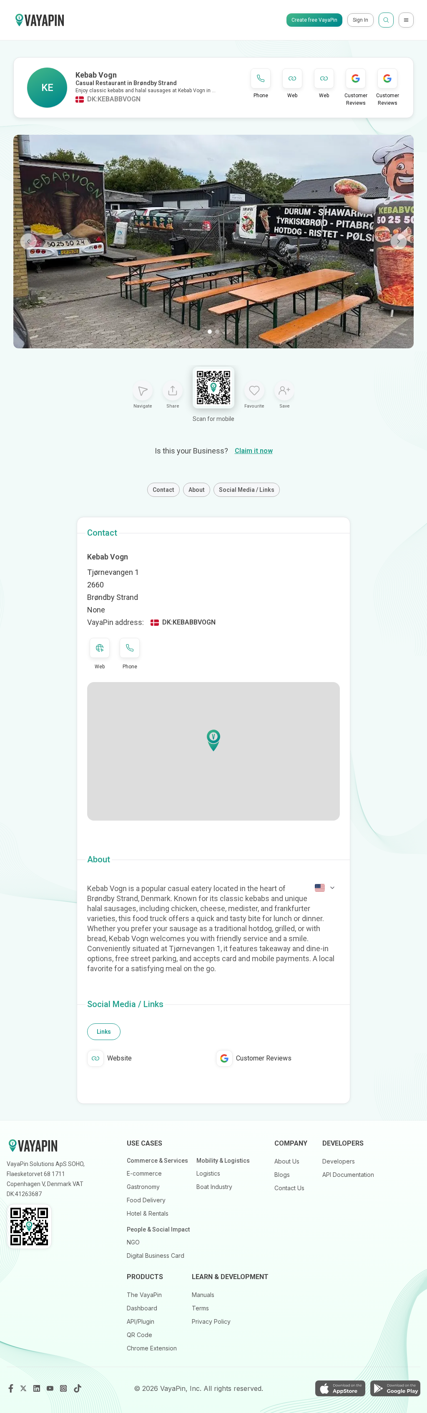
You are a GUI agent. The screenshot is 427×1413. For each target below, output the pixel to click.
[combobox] (325, 887)
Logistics (208, 1173)
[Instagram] (64, 1388)
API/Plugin (140, 1321)
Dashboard (142, 1308)
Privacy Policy (211, 1321)
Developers (338, 1161)
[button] (213, 740)
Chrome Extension (152, 1348)
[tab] (104, 1031)
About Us (286, 1161)
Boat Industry (214, 1186)
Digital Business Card (155, 1255)
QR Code (139, 1334)
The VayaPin (144, 1294)
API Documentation (348, 1174)
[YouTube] (51, 1388)
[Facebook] (11, 1388)
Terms (200, 1308)
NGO (133, 1242)
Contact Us (289, 1187)
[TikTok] (77, 1388)
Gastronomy (143, 1186)
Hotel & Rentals (147, 1213)
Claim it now (254, 451)
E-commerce (144, 1173)
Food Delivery (146, 1200)
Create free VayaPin (314, 20)
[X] (24, 1388)
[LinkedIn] (37, 1388)
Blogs (282, 1174)
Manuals (203, 1294)
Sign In (360, 20)
